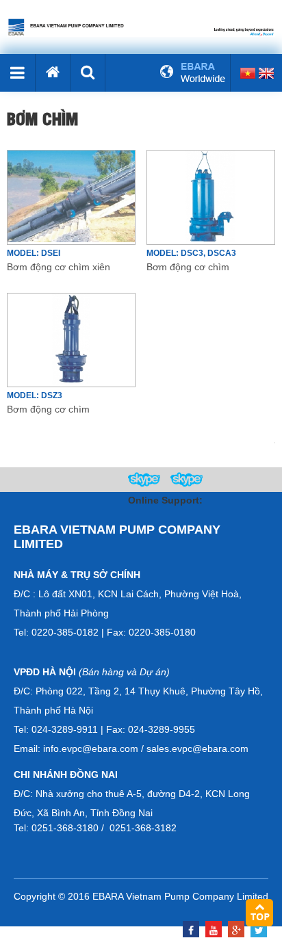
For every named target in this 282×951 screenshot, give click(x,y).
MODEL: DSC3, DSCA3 (191, 253)
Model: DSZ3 (34, 395)
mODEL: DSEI (33, 253)
